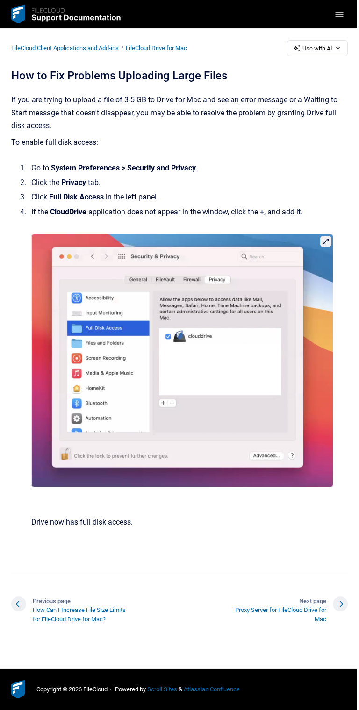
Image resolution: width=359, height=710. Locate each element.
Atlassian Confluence (212, 689)
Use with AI (317, 48)
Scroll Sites (162, 689)
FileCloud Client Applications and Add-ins (65, 47)
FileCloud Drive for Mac (156, 47)
